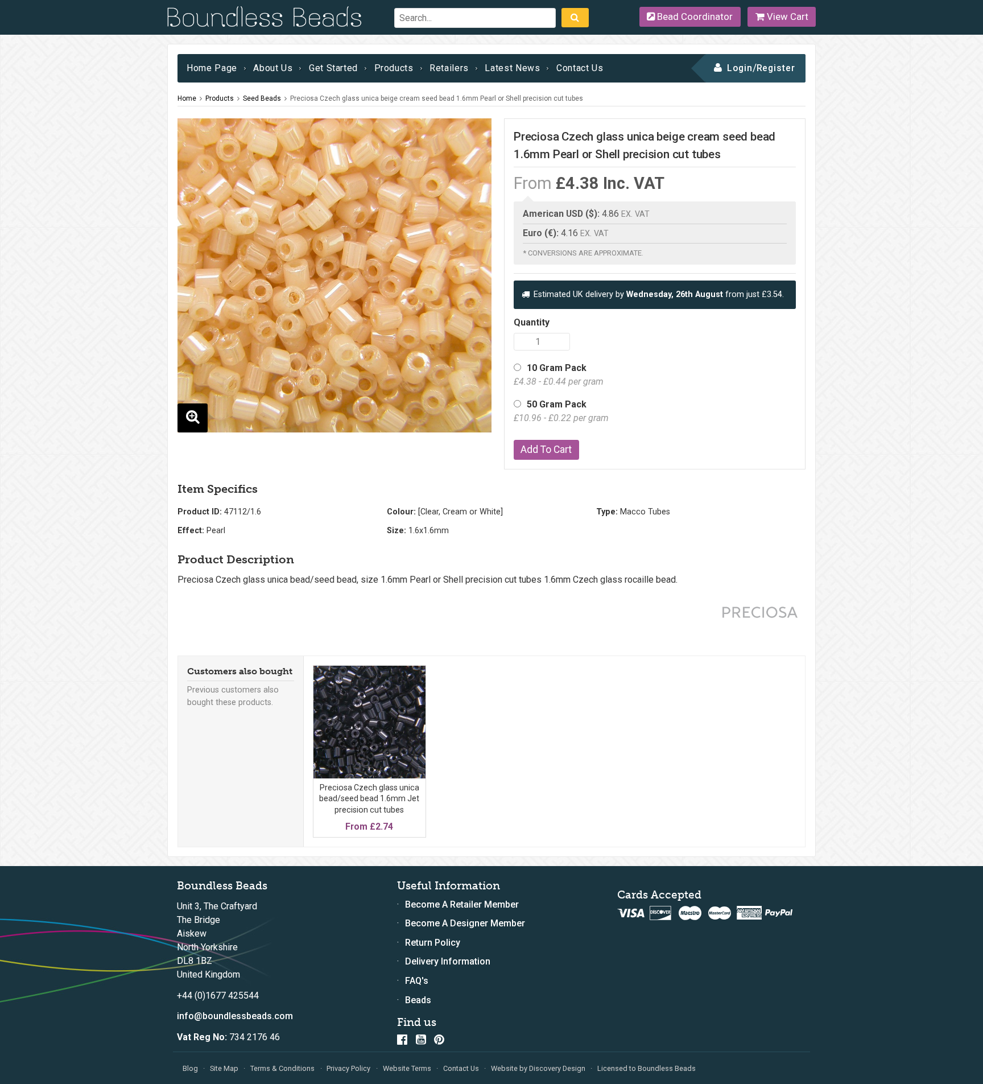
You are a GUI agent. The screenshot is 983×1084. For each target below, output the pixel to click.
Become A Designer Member (465, 923)
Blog (190, 1068)
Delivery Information (447, 961)
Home (186, 98)
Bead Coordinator (694, 16)
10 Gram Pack (559, 374)
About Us (272, 68)
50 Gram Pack (561, 411)
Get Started (333, 68)
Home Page (212, 68)
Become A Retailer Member (462, 904)
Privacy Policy (348, 1068)
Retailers (449, 68)
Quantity (532, 322)
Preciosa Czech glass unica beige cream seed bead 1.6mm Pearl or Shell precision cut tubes (436, 98)
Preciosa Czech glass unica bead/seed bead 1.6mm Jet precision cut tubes (369, 798)
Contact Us (579, 68)
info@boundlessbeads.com (235, 1016)
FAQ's (416, 980)
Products (394, 68)
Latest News (512, 68)
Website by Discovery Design (538, 1068)
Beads (418, 1000)
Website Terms (407, 1068)
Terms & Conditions (282, 1068)
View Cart (786, 16)
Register (776, 68)
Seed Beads (262, 98)
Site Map (224, 1068)
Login (740, 68)
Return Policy (432, 942)
